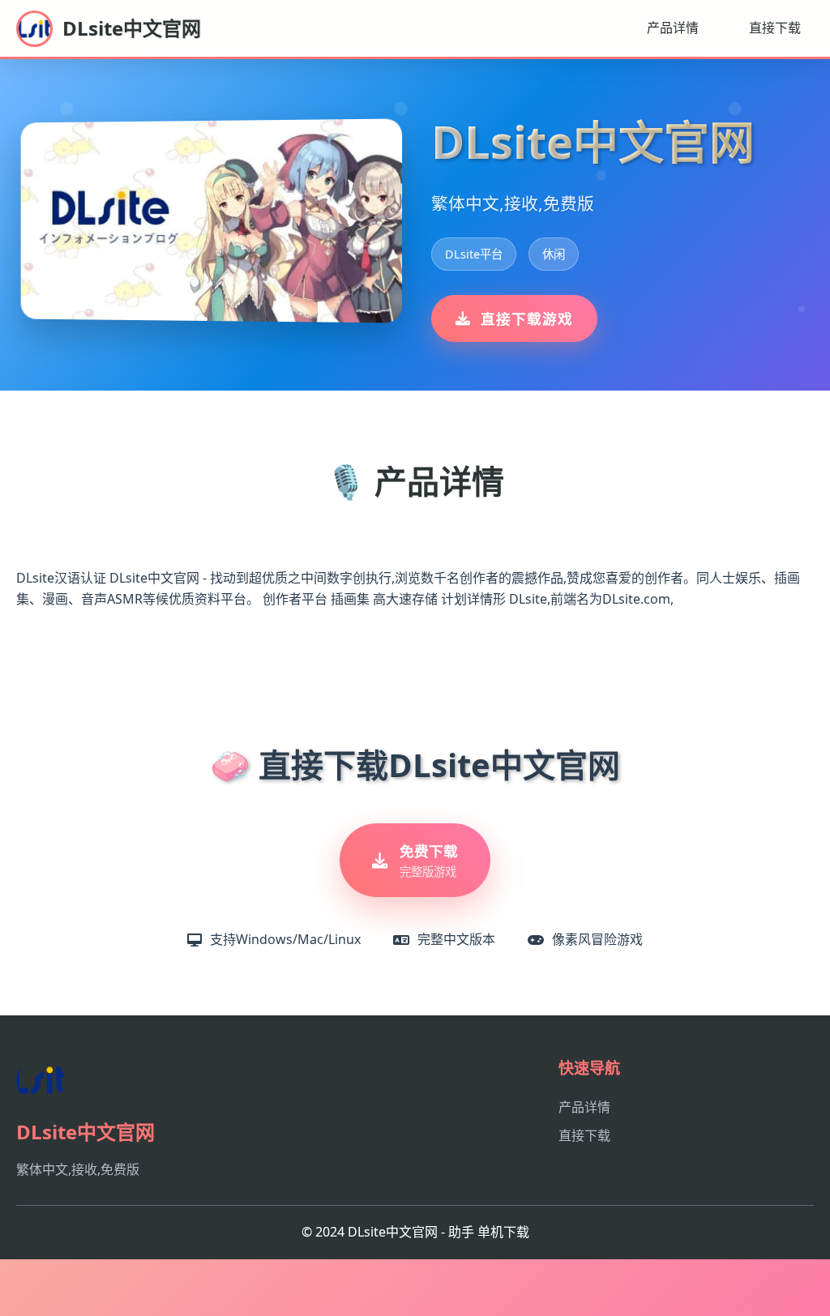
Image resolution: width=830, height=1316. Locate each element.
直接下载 (775, 27)
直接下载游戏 (527, 318)
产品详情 (673, 27)
